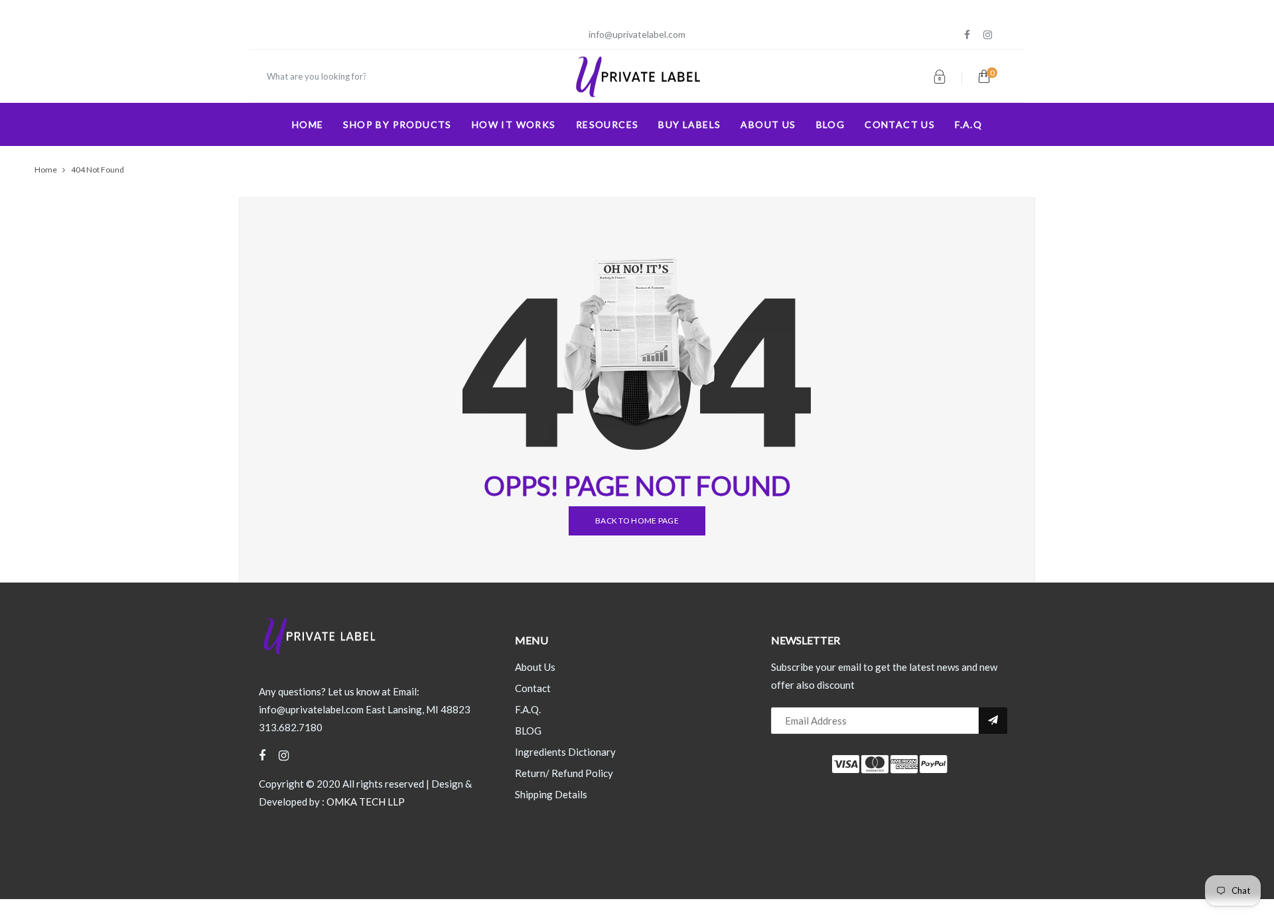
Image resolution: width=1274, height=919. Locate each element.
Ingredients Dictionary (565, 752)
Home (308, 124)
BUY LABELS (689, 124)
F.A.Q (968, 124)
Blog (830, 124)
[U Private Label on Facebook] (967, 34)
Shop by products (397, 124)
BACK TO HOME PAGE (637, 521)
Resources (607, 124)
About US (768, 124)
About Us (535, 667)
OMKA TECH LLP (365, 802)
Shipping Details (551, 794)
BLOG (528, 731)
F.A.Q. (528, 709)
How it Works (514, 124)
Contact (533, 688)
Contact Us (900, 124)
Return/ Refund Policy (564, 773)
